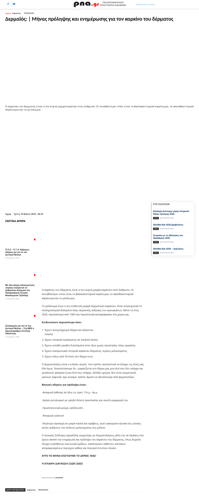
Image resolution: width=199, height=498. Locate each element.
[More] (90, 205)
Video (156, 218)
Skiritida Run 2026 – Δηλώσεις (168, 249)
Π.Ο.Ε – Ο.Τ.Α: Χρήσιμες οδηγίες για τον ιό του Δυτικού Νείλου (17, 252)
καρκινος (16, 13)
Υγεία (8, 13)
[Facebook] (8, 4)
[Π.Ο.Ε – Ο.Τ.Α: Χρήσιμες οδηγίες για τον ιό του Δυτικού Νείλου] (20, 235)
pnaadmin (59, 478)
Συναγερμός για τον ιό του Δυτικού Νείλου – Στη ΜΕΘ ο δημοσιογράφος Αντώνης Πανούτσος (19, 330)
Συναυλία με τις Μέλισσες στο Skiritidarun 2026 (168, 237)
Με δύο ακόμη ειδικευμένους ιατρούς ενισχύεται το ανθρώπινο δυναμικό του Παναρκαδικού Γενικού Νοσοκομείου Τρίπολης (20, 290)
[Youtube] (14, 4)
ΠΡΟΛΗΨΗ (29, 13)
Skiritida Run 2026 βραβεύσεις (168, 224)
